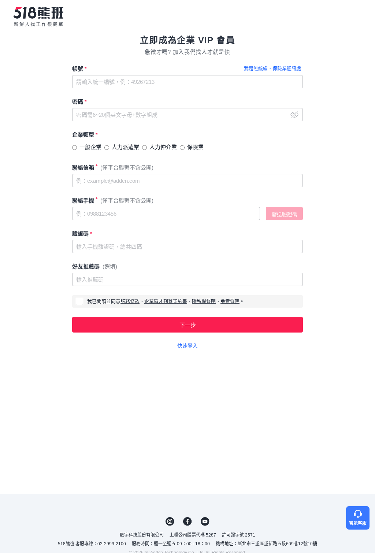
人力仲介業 (163, 147)
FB (187, 521)
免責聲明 (230, 301)
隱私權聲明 (204, 301)
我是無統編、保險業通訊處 (272, 68)
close (294, 114)
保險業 (195, 147)
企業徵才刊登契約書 (165, 301)
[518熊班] (38, 16)
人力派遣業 (125, 147)
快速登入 (187, 346)
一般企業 (90, 147)
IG (170, 521)
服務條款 (130, 301)
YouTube (205, 521)
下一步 (187, 325)
